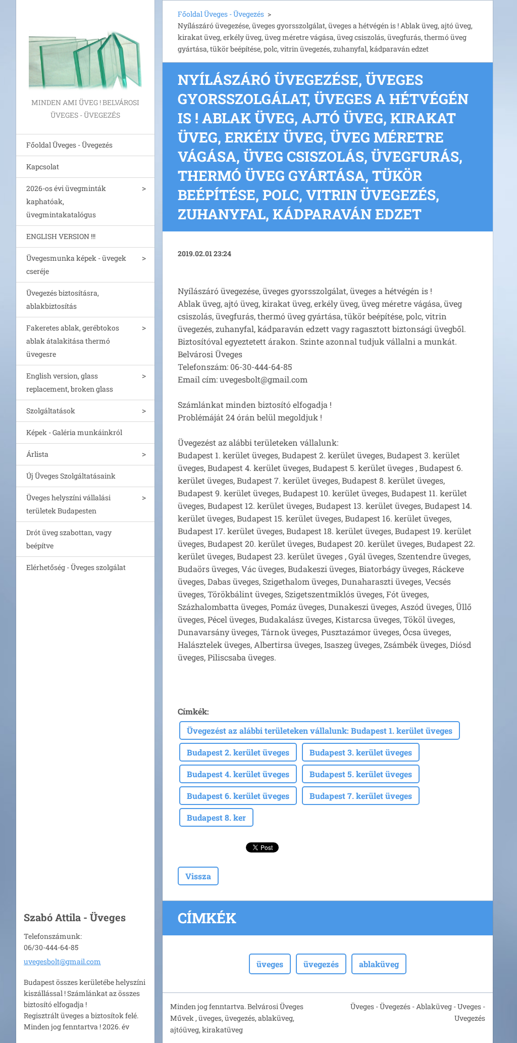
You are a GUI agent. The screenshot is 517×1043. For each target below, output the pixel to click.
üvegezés (321, 964)
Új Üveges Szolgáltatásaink (71, 476)
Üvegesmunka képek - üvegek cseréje (76, 264)
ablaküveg (379, 964)
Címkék (192, 711)
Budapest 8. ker (216, 817)
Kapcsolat (42, 166)
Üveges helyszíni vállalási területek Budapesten (68, 504)
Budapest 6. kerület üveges (238, 795)
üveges (269, 964)
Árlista (37, 454)
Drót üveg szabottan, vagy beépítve (69, 539)
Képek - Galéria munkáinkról (74, 432)
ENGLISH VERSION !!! (60, 236)
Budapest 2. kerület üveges (238, 752)
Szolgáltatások (50, 410)
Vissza (198, 876)
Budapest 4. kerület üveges (238, 774)
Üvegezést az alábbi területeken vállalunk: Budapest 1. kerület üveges (319, 730)
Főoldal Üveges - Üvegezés (69, 145)
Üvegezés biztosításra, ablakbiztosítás (62, 299)
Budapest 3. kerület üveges (360, 752)
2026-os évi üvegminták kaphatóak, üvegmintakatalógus (66, 201)
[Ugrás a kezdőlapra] (85, 48)
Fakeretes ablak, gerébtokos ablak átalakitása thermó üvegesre (72, 341)
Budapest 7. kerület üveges (360, 795)
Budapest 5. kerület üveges (360, 774)
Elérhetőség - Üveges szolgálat (76, 567)
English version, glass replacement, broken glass (69, 382)
